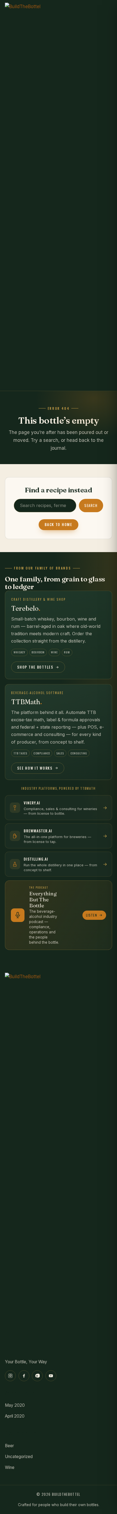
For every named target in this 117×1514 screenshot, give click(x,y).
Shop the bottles (35, 667)
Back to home (58, 524)
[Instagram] (10, 1375)
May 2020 (15, 1405)
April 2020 (14, 1416)
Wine (9, 1467)
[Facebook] (24, 1375)
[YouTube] (50, 1375)
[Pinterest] (37, 1375)
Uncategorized (19, 1456)
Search (90, 505)
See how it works (34, 768)
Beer (9, 1445)
